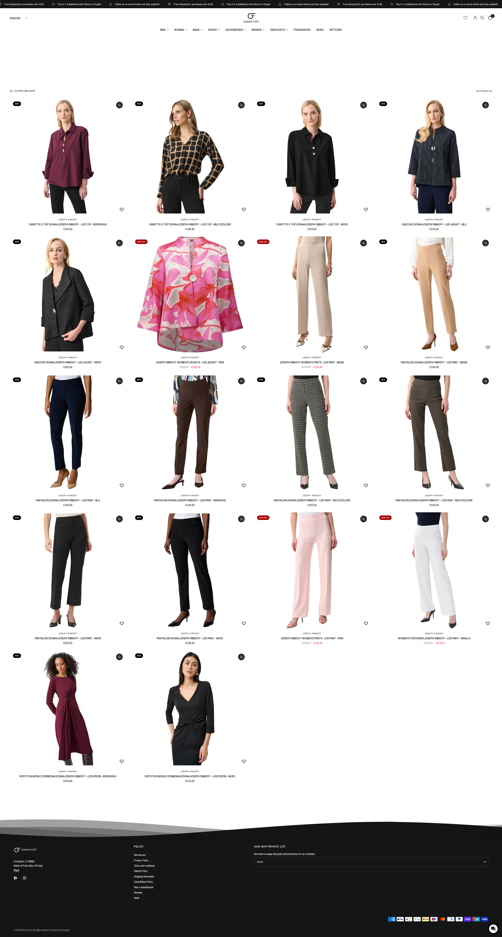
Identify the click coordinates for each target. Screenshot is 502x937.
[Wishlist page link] (465, 18)
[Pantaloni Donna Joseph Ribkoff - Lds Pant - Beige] (434, 294)
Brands (257, 30)
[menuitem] (164, 29)
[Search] (482, 17)
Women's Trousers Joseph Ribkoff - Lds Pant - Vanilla (434, 638)
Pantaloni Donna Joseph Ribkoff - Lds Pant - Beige (434, 362)
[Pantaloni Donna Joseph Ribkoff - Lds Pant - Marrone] (190, 432)
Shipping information (144, 876)
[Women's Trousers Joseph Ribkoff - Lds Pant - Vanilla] (434, 570)
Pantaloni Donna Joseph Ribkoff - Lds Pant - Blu (68, 500)
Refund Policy (141, 871)
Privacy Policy (141, 860)
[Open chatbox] (493, 928)
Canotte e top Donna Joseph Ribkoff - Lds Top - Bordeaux (68, 224)
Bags (196, 30)
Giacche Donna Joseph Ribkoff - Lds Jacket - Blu (434, 224)
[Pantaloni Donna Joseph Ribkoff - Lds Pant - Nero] (68, 570)
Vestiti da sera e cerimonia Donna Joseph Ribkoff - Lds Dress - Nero (190, 776)
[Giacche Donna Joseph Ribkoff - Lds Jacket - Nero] (68, 294)
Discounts (277, 30)
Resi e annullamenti (143, 887)
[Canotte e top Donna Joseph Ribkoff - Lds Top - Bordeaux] (68, 156)
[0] (489, 17)
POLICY (139, 846)
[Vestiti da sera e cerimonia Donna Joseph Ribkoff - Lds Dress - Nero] (190, 708)
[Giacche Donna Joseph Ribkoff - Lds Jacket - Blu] (434, 156)
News (320, 30)
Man (163, 30)
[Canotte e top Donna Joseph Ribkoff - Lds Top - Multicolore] (190, 156)
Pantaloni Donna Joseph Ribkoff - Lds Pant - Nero (68, 638)
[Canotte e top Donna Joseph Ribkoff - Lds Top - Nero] (312, 156)
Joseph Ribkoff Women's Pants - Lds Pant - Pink (312, 638)
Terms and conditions (144, 865)
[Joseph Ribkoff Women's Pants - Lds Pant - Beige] (312, 294)
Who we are (140, 855)
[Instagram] (27, 878)
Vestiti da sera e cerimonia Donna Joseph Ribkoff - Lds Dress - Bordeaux (67, 776)
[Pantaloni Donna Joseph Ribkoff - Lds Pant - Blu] (68, 432)
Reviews (138, 892)
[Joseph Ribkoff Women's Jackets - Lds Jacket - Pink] (190, 294)
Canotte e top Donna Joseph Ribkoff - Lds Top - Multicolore (190, 224)
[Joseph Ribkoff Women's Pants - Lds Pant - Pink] (312, 570)
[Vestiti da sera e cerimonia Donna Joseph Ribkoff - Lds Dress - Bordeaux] (68, 708)
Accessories (234, 30)
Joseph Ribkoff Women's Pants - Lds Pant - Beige (312, 362)
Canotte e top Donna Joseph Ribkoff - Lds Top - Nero (312, 224)
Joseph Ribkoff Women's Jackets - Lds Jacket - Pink (190, 362)
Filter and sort (25, 91)
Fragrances (302, 30)
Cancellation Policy (143, 881)
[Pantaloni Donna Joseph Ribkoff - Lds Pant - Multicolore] (312, 432)
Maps (16, 870)
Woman (179, 30)
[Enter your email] (484, 862)
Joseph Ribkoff (67, 219)
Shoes (212, 30)
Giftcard (335, 30)
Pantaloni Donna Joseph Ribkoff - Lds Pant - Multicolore (312, 500)
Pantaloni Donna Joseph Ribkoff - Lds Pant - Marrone (190, 500)
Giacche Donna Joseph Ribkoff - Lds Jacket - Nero (67, 362)
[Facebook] (18, 878)
